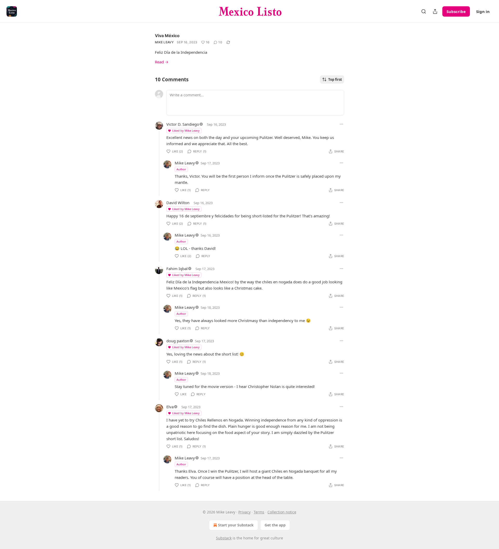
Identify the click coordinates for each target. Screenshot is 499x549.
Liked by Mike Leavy (186, 130)
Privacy (244, 512)
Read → (161, 61)
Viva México (167, 35)
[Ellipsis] (341, 124)
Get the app (275, 525)
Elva (170, 406)
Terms (259, 512)
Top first (335, 79)
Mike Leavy (164, 42)
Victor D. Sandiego (182, 124)
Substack (224, 537)
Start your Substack (236, 525)
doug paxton (177, 340)
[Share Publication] (435, 11)
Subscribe (456, 11)
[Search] (423, 11)
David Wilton (177, 202)
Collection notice (281, 512)
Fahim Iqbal (177, 268)
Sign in (483, 11)
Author (181, 169)
